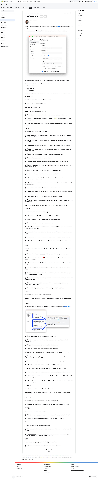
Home (26, 12)
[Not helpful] (72, 13)
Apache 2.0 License (29, 457)
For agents (43, 7)
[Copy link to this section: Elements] (31, 208)
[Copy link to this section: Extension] (32, 385)
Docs (19, 1)
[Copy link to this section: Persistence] (33, 397)
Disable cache (54, 267)
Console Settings (66, 306)
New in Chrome (37, 1)
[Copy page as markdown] (45, 16)
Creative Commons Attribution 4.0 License (55, 455)
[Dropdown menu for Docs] (21, 1)
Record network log (48, 257)
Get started (9, 7)
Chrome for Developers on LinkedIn (77, 470)
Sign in (95, 1)
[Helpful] (71, 13)
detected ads (46, 288)
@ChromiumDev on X (75, 466)
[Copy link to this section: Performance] (34, 291)
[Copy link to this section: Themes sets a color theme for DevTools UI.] (48, 103)
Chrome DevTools (10, 5)
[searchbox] (7, 11)
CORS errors (56, 364)
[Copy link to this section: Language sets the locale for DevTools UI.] (47, 111)
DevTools (3, 7)
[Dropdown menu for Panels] (26, 7)
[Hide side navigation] (14, 477)
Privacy (21, 476)
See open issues (19, 468)
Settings (30, 7)
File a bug (18, 466)
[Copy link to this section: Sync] (29, 439)
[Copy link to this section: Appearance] (33, 96)
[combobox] (75, 1)
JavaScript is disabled (65, 414)
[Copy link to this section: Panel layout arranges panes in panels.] (45, 107)
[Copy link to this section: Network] (31, 245)
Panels (24, 7)
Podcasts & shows (47, 471)
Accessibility (36, 7)
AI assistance (16, 7)
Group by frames (50, 283)
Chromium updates (47, 466)
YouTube (72, 468)
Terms (18, 476)
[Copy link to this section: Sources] (31, 128)
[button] (49, 103)
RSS (71, 471)
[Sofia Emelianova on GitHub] (30, 23)
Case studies (25, 1)
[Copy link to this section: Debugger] (32, 408)
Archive (45, 470)
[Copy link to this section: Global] (30, 422)
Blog (31, 1)
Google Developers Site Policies (45, 457)
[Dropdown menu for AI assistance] (20, 7)
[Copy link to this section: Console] (31, 303)
